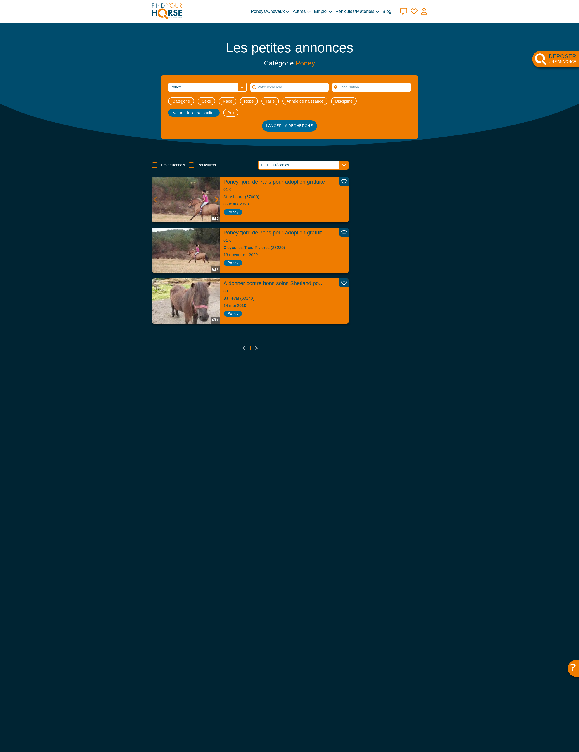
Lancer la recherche (289, 126)
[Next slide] (216, 199)
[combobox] (371, 87)
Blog (386, 11)
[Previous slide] (155, 199)
